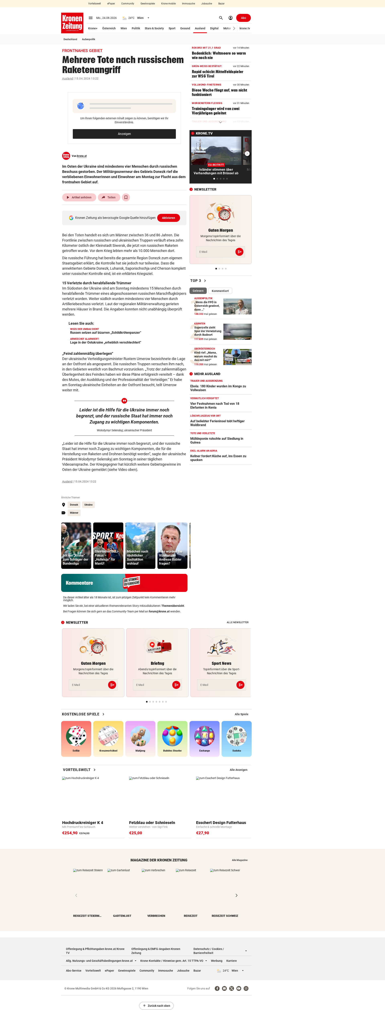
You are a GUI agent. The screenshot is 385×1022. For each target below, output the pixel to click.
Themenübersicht (172, 605)
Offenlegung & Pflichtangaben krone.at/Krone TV (95, 951)
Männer (74, 512)
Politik (136, 28)
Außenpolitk (88, 39)
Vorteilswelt (94, 3)
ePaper (111, 3)
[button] (234, 28)
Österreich (109, 28)
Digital (214, 28)
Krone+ (92, 28)
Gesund (185, 28)
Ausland (200, 28)
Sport (172, 28)
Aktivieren (168, 217)
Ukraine (88, 504)
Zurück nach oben (156, 1006)
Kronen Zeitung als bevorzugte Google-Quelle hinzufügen (125, 218)
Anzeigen (124, 134)
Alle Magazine (239, 860)
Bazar (221, 3)
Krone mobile (168, 3)
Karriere (231, 960)
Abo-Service (73, 970)
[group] (76, 545)
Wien (124, 28)
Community (127, 3)
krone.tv (245, 28)
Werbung (216, 960)
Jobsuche (206, 3)
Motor (227, 28)
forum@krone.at (159, 611)
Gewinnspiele (148, 3)
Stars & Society (154, 28)
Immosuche (188, 3)
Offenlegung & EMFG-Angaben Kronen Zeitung (155, 951)
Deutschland (70, 39)
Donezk (74, 504)
